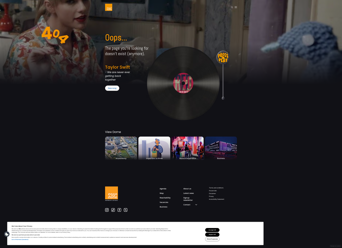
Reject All (212, 234)
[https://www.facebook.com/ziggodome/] (119, 211)
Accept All (212, 230)
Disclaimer (212, 193)
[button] (7, 234)
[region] (135, 233)
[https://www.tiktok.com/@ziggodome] (113, 211)
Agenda (163, 188)
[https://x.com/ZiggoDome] (125, 211)
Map (162, 193)
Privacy (211, 196)
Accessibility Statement (216, 199)
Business (163, 207)
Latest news (188, 193)
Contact (187, 211)
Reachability (165, 198)
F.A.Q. (186, 208)
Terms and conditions (216, 188)
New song (112, 88)
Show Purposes (212, 239)
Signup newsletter (188, 199)
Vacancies (164, 202)
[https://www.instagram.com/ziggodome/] (107, 211)
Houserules (213, 191)
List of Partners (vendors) (20, 239)
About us (187, 188)
